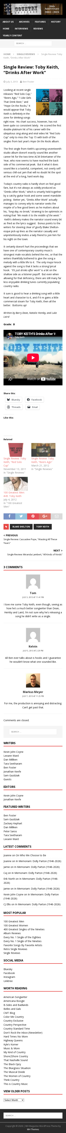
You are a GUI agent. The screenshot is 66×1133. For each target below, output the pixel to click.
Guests (7, 779)
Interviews (21, 28)
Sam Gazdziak (12, 775)
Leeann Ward (11, 755)
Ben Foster (28, 81)
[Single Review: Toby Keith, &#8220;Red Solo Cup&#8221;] (16, 450)
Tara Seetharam (13, 763)
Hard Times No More (16, 1036)
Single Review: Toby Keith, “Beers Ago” (42, 460)
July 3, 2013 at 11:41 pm (33, 597)
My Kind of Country (15, 1052)
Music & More (12, 1048)
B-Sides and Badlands (16, 1005)
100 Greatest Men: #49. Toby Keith (14, 494)
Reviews (38, 28)
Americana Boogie (14, 1001)
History (56, 21)
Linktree (8, 981)
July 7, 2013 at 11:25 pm (33, 696)
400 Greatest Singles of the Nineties (24, 929)
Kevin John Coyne (13, 751)
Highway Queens (13, 1040)
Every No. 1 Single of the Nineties (23, 941)
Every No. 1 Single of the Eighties (22, 937)
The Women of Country (17, 1076)
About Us (8, 21)
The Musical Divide (14, 1072)
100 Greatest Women (16, 925)
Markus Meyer (33, 692)
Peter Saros (10, 831)
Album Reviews (12, 933)
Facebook (9, 973)
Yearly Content (12, 35)
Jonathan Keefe (12, 771)
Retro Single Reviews (15, 949)
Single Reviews (12, 953)
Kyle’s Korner (11, 1044)
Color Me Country (14, 1016)
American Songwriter (15, 997)
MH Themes (33, 1129)
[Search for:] (33, 43)
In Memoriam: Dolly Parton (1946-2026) (38, 861)
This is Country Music (16, 1084)
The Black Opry (12, 1064)
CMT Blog (9, 1013)
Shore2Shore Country (16, 1056)
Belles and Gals (12, 1008)
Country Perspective (15, 1024)
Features (40, 21)
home (6, 28)
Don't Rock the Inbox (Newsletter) (23, 1032)
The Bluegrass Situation (17, 1068)
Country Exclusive (13, 1020)
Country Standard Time (17, 1028)
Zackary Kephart (13, 823)
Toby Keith (42, 526)
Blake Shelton (21, 526)
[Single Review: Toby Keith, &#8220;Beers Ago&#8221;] (43, 450)
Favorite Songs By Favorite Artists (23, 945)
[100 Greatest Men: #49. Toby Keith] (16, 484)
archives (24, 21)
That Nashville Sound (16, 1060)
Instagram (9, 977)
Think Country (11, 1080)
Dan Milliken (10, 759)
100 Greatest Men (14, 921)
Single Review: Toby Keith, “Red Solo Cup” (15, 462)
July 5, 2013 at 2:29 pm (33, 650)
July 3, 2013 (12, 81)
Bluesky (8, 969)
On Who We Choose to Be (31, 855)
